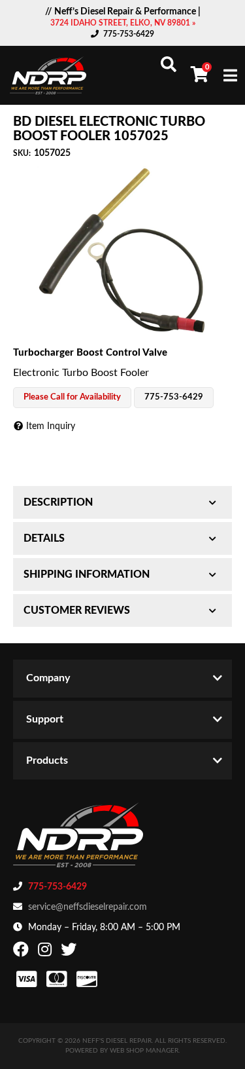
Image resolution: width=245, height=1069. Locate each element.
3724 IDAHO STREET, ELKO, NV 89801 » (122, 23)
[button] (168, 64)
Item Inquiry (50, 426)
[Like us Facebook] (22, 952)
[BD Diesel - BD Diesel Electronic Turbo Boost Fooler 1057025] (122, 252)
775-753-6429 (128, 34)
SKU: (22, 153)
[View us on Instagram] (46, 952)
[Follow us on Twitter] (70, 952)
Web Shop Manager (144, 1050)
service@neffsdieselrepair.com (87, 907)
